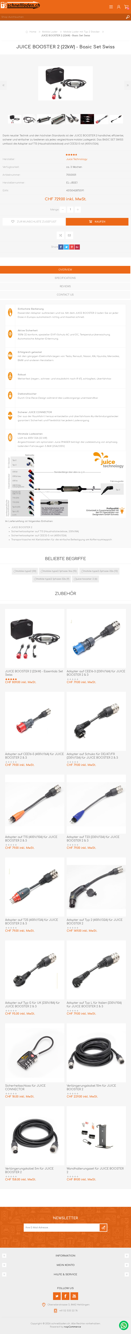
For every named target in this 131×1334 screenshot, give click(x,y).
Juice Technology (76, 159)
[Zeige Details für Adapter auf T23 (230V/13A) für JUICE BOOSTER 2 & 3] (96, 804)
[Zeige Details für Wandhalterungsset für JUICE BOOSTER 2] (96, 1135)
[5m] (34, 1135)
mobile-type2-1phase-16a (57, 571)
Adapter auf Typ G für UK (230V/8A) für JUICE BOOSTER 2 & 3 (32, 1004)
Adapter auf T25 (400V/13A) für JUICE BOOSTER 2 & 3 (31, 921)
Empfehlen (69, 235)
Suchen (127, 17)
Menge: (54, 209)
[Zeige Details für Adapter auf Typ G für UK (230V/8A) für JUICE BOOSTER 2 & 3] (34, 969)
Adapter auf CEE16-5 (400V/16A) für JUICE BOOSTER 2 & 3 (34, 756)
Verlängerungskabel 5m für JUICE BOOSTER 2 (29, 1170)
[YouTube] (74, 1296)
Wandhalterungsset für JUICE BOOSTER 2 (95, 1170)
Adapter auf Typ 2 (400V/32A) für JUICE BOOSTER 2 (94, 921)
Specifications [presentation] (65, 278)
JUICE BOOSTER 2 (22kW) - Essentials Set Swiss (34, 673)
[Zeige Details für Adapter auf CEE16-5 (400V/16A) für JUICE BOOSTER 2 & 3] (34, 721)
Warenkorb (126, 7)
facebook (60, 247)
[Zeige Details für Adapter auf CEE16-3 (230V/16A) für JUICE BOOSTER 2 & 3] (96, 638)
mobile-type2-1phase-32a (51, 579)
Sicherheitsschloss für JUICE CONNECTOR (25, 1087)
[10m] (96, 1052)
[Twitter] (57, 1296)
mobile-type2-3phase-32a (98, 571)
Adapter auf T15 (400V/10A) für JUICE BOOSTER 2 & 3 (31, 839)
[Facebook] (65, 1296)
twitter (66, 247)
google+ (77, 247)
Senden (103, 1227)
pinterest (71, 247)
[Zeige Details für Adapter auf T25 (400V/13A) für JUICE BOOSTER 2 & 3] (34, 887)
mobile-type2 (23, 571)
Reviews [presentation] (65, 286)
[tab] (65, 270)
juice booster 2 (85, 579)
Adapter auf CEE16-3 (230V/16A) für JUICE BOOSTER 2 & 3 (96, 673)
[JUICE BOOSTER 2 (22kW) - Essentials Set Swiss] (34, 638)
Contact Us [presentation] (65, 294)
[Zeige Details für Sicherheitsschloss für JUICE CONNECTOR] (34, 1052)
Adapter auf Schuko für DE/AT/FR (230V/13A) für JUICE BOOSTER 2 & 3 (92, 756)
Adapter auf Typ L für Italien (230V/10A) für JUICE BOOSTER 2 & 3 (94, 1004)
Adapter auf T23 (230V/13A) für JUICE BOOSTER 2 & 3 (93, 839)
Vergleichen (60, 235)
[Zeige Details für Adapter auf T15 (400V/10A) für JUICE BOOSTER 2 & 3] (34, 804)
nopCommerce (72, 1327)
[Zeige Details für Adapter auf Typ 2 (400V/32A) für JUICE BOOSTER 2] (96, 887)
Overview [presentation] (65, 269)
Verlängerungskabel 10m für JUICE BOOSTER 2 (91, 1087)
